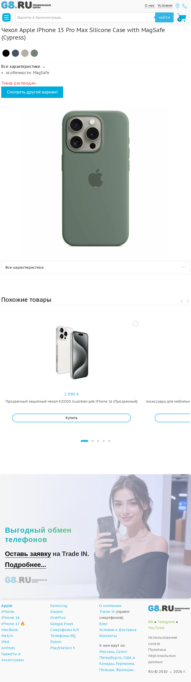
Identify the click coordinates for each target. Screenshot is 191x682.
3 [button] (98, 441)
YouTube (156, 627)
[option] (95, 181)
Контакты (108, 635)
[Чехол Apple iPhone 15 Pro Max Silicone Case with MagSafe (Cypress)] (34, 53)
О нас (150, 5)
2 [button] (93, 441)
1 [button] (84, 441)
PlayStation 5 (62, 647)
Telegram (166, 621)
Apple (6, 605)
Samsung (58, 605)
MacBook (9, 629)
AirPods (8, 647)
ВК (150, 621)
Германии (125, 663)
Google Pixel (61, 623)
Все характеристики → (23, 66)
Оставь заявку (28, 553)
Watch (7, 635)
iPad (5, 641)
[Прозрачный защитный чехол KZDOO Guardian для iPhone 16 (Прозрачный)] (135, 323)
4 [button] (104, 441)
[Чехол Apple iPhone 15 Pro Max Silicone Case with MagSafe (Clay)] (25, 53)
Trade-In (107, 611)
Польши (106, 669)
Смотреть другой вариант (32, 91)
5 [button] (109, 441)
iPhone (7, 611)
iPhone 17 (10, 623)
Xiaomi (56, 611)
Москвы (106, 651)
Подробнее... (25, 564)
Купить (71, 418)
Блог (103, 623)
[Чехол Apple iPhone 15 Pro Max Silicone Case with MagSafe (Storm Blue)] (15, 53)
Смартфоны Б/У (64, 629)
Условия (164, 5)
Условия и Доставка (118, 629)
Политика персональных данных (162, 655)
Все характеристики (24, 267)
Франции (124, 669)
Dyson (55, 641)
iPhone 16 (10, 617)
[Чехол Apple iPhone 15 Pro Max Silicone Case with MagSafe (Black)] (6, 53)
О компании (110, 605)
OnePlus (58, 617)
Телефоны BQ (63, 635)
